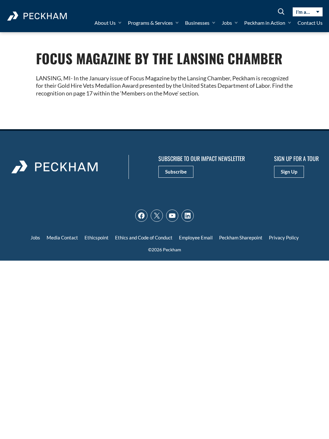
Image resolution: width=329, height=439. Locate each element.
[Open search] (281, 12)
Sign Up (289, 172)
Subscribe (176, 172)
